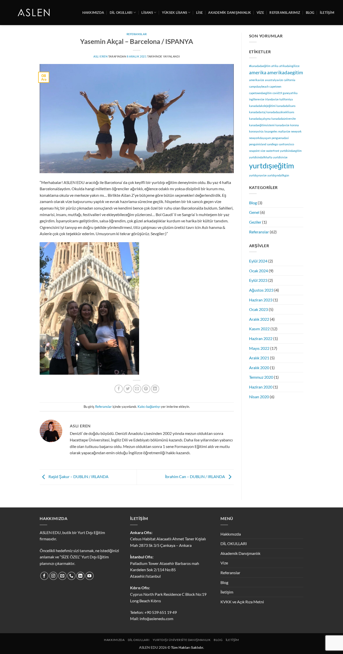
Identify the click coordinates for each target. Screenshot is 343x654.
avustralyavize (274, 80)
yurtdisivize (280, 157)
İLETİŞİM (327, 13)
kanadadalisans (286, 105)
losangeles (270, 131)
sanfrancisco (286, 144)
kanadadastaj (257, 112)
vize (262, 150)
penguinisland (257, 144)
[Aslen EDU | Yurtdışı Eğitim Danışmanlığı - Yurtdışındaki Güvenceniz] (34, 12)
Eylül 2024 (258, 260)
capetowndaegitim (260, 93)
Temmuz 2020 (261, 377)
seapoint (254, 150)
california (289, 80)
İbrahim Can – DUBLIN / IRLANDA (195, 476)
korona (294, 125)
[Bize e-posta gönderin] (62, 576)
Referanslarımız (284, 13)
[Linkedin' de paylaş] (155, 389)
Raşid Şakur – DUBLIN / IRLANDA (78, 476)
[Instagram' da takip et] (53, 576)
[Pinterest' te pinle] (146, 389)
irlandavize (272, 99)
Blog (253, 202)
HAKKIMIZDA (93, 13)
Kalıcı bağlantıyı (149, 407)
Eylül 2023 (258, 280)
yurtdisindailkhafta (260, 157)
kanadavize (282, 125)
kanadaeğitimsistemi (262, 125)
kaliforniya (286, 99)
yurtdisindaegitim (291, 150)
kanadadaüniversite (283, 118)
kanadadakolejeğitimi (262, 105)
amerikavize (256, 80)
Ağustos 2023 (261, 290)
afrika (274, 66)
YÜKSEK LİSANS (174, 13)
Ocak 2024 (258, 270)
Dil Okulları (138, 640)
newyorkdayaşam (260, 138)
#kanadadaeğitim (259, 66)
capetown (275, 86)
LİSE (199, 13)
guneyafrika (290, 93)
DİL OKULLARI (121, 13)
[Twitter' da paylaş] (128, 389)
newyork (296, 131)
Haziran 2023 (260, 299)
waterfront (272, 150)
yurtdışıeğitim (271, 165)
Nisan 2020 (259, 396)
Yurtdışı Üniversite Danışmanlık (182, 640)
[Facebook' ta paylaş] (119, 389)
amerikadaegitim (285, 72)
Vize (224, 562)
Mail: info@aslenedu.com (151, 618)
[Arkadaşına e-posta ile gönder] (137, 389)
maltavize (284, 131)
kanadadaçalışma (260, 118)
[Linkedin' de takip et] (80, 576)
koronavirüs (256, 131)
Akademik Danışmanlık (229, 13)
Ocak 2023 (258, 309)
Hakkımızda (230, 534)
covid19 (277, 93)
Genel (254, 212)
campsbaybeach (259, 86)
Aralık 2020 (259, 367)
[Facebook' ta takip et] (44, 576)
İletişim (226, 592)
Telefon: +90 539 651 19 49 (153, 612)
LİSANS (147, 13)
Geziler (255, 222)
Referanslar (137, 34)
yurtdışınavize (258, 175)
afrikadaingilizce (289, 66)
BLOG (310, 13)
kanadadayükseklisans (280, 112)
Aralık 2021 (259, 357)
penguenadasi (280, 138)
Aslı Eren (100, 56)
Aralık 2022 (259, 319)
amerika (257, 72)
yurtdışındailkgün (278, 175)
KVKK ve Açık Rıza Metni (242, 601)
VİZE (260, 13)
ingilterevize (256, 99)
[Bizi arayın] (71, 576)
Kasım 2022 (259, 328)
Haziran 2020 (260, 386)
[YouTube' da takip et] (89, 576)
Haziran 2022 (260, 338)
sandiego (272, 144)
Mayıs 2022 (259, 348)
